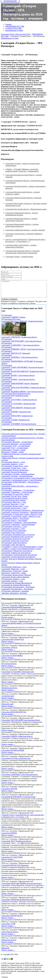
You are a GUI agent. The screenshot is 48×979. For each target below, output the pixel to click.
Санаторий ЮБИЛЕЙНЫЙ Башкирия (16, 607)
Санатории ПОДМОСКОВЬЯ (13, 750)
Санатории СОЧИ (8, 924)
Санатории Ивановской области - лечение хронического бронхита (21, 220)
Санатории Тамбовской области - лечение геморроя (25, 230)
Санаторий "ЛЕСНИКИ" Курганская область (19, 424)
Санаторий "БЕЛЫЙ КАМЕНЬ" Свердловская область (23, 391)
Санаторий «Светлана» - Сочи (13, 528)
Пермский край (7, 704)
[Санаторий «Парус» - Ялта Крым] (15, 518)
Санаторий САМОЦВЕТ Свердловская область (20, 774)
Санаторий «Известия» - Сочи (13, 569)
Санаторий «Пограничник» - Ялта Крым (17, 589)
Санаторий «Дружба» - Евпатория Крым (17, 476)
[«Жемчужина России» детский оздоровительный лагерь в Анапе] (23, 456)
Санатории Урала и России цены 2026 (15, 34)
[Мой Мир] (12, 958)
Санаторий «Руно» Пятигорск (13, 533)
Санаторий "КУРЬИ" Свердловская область (18, 379)
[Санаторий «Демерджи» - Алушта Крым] (18, 490)
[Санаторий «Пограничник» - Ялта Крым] (18, 587)
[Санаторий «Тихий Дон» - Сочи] (15, 466)
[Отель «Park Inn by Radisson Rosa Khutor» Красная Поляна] (23, 561)
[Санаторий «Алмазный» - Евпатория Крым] (19, 522)
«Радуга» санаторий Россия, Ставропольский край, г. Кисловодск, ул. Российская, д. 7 (25, 240)
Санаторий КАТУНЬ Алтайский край (16, 758)
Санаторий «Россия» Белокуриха (14, 472)
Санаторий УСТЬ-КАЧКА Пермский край (18, 672)
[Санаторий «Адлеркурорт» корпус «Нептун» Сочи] (22, 514)
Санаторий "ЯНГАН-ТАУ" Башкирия (16, 353)
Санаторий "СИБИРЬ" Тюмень (13, 317)
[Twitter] (7, 958)
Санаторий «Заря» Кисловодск (13, 545)
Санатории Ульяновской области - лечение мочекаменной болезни (21, 214)
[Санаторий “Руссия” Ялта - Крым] (15, 494)
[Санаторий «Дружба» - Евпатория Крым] (18, 474)
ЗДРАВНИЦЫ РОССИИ (14, 26)
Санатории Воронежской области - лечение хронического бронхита (22, 225)
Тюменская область (9, 940)
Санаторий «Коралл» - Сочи (12, 464)
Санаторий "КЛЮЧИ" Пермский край (16, 412)
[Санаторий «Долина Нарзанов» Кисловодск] (19, 555)
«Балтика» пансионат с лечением (14, 593)
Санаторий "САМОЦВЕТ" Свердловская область (20, 345)
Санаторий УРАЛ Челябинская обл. (15, 396)
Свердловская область (10, 932)
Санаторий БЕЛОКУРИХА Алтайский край (18, 797)
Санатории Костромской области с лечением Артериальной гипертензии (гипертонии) (22, 252)
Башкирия (5, 948)
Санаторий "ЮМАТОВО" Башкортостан (17, 416)
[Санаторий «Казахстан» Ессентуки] (16, 539)
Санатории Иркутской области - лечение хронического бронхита (21, 246)
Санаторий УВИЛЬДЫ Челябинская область (18, 899)
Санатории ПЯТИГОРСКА (12, 916)
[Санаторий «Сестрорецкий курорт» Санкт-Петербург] (23, 478)
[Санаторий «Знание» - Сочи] (13, 579)
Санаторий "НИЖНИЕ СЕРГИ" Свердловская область (22, 349)
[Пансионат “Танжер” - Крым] (13, 450)
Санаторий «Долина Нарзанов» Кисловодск (18, 557)
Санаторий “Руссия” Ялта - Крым (14, 496)
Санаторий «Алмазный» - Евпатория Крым (18, 524)
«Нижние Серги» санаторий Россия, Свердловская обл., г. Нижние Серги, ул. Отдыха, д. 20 (23, 816)
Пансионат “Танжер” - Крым (13, 452)
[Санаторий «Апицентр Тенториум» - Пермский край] (23, 510)
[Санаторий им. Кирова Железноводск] (17, 583)
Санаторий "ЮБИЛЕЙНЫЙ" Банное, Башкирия (20, 383)
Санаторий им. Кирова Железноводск (16, 585)
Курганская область (9, 664)
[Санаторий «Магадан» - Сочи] (14, 502)
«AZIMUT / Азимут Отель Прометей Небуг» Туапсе (21, 549)
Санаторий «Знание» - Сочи (12, 581)
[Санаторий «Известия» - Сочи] (14, 567)
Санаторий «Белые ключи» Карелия (15, 577)
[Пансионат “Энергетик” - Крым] (15, 571)
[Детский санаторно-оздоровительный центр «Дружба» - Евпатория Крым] (23, 436)
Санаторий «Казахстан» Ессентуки (15, 541)
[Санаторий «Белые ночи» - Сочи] (15, 506)
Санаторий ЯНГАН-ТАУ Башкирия (15, 865)
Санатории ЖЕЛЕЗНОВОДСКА (14, 712)
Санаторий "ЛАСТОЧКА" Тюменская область (19, 400)
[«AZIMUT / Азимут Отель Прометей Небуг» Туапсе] (22, 547)
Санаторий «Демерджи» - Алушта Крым (17, 492)
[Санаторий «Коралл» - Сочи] (13, 462)
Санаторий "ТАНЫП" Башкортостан (16, 420)
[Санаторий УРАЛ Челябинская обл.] (16, 394)
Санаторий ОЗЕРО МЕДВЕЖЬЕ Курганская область (22, 883)
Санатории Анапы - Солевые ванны (19, 257)
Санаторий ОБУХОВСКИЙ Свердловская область (21, 720)
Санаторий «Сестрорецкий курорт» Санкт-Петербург (22, 480)
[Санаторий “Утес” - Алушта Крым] (16, 446)
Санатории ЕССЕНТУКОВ (12, 857)
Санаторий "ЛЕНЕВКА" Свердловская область (20, 357)
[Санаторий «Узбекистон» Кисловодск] (17, 551)
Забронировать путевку (10, 38)
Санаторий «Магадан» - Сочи (13, 504)
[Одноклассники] (9, 958)
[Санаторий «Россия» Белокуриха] (15, 470)
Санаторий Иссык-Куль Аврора (14, 500)
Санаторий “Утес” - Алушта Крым (15, 448)
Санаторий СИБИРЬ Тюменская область (17, 736)
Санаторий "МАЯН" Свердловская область (18, 375)
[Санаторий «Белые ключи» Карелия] (16, 575)
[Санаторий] (7, 315)
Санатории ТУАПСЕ (9, 647)
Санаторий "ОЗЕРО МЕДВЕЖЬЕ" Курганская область (22, 367)
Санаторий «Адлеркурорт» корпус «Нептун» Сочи (21, 516)
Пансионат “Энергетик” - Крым (14, 573)
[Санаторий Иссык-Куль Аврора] (14, 498)
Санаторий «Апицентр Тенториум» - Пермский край (22, 512)
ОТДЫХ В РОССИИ (13, 28)
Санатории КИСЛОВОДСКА (13, 639)
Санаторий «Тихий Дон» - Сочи (14, 468)
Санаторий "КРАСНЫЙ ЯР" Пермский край (19, 408)
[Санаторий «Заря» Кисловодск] (14, 543)
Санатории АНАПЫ (9, 789)
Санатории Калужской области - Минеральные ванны (26, 209)
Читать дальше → (8, 617)
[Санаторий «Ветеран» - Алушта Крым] (17, 442)
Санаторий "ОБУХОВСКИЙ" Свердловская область (22, 341)
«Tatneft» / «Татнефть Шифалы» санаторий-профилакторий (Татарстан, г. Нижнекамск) (22, 170)
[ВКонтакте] (5, 958)
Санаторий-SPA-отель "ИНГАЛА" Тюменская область (22, 321)
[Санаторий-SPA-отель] (11, 319)
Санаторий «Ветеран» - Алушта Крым (16, 444)
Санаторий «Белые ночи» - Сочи (14, 508)
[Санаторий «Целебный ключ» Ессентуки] (18, 535)
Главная (8, 24)
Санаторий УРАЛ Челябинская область (16, 841)
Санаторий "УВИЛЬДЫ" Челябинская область (19, 337)
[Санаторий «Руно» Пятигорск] (14, 531)
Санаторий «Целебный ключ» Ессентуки (17, 537)
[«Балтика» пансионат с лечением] (15, 591)
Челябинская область (10, 688)
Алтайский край (8, 696)
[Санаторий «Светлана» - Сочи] (14, 526)
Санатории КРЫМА (9, 833)
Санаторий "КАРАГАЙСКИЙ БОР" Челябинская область (23, 371)
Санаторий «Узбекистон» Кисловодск (16, 553)
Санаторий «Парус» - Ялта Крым (14, 520)
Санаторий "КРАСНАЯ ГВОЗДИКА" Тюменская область (23, 387)
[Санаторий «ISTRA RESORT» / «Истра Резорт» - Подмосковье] (23, 484)
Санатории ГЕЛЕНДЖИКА (12, 656)
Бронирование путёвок (14, 30)
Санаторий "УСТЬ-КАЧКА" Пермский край (18, 404)
